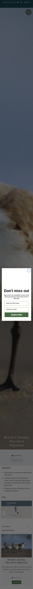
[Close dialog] (28, 270)
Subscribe (16, 314)
